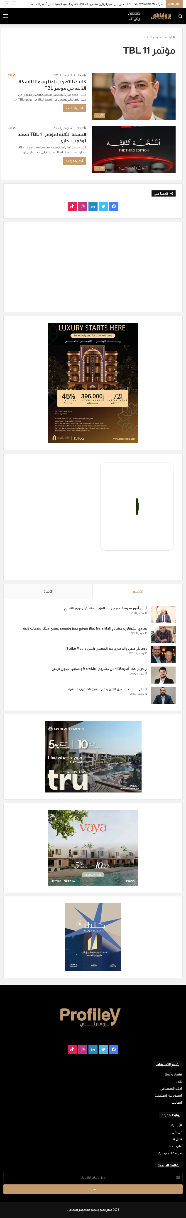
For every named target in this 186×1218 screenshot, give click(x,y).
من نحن (177, 1132)
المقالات (177, 1102)
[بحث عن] (180, 18)
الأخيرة (48, 591)
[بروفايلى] (149, 16)
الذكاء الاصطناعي (171, 1088)
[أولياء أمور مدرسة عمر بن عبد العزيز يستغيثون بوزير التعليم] (163, 614)
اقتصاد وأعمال (173, 1074)
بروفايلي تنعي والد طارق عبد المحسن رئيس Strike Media (106, 648)
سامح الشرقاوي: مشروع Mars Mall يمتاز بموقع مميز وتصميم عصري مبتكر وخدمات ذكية (85, 628)
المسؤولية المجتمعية (168, 1095)
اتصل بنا (177, 1139)
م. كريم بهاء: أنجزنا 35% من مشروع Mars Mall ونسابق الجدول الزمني (99, 669)
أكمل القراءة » (74, 108)
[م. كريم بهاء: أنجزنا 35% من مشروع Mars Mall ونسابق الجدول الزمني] (163, 675)
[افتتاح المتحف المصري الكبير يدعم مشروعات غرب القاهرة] (163, 695)
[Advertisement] (93, 58)
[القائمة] (5, 18)
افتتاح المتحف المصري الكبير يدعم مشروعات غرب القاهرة (107, 689)
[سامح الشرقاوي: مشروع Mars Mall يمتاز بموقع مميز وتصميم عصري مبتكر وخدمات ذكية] (163, 634)
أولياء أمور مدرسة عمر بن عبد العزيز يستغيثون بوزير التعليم (105, 608)
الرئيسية (177, 1125)
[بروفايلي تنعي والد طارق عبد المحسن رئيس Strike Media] (163, 654)
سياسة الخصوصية (170, 1153)
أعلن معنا (176, 1146)
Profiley (78, 128)
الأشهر (137, 591)
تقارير (179, 1081)
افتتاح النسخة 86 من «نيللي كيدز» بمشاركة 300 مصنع (132, 4)
